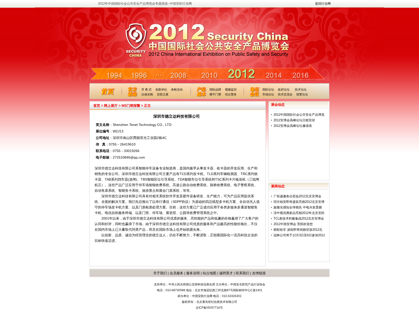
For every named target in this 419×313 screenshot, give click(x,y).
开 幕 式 (146, 89)
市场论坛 (268, 94)
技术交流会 (285, 94)
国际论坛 (268, 89)
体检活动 (177, 89)
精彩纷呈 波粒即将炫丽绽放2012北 (298, 229)
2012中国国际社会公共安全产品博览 (299, 114)
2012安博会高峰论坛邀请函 (293, 126)
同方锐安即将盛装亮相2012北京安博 (299, 202)
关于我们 (160, 273)
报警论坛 (302, 94)
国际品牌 (215, 89)
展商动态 (278, 186)
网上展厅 (111, 105)
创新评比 (161, 89)
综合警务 (231, 94)
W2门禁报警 (130, 105)
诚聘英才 (226, 273)
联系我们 (242, 273)
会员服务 (176, 273)
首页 (96, 105)
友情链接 (259, 273)
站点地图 (209, 273)
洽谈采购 (147, 94)
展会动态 (278, 105)
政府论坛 (284, 89)
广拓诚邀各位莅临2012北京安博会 (297, 196)
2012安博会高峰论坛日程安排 (294, 120)
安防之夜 (163, 94)
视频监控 (231, 89)
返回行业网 (323, 3)
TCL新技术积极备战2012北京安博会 (299, 218)
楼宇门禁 (215, 94)
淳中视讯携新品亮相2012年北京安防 (299, 213)
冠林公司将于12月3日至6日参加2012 (299, 235)
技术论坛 (300, 89)
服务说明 (193, 273)
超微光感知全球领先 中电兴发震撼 (298, 207)
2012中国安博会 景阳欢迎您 (293, 224)
